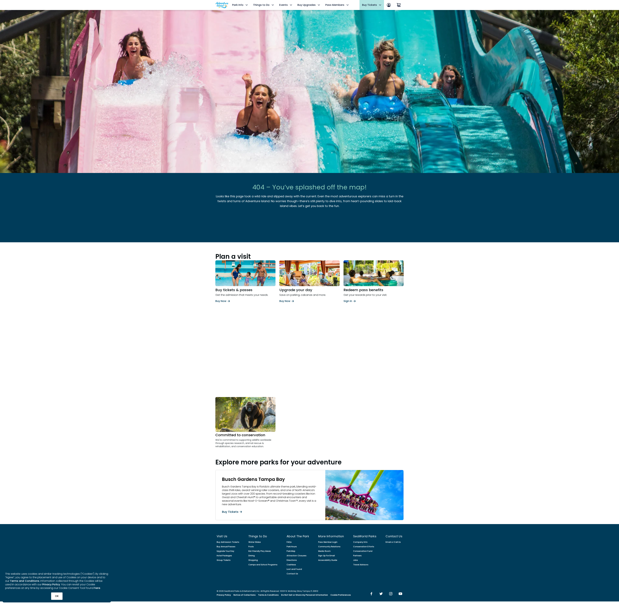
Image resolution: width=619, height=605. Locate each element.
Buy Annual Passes (226, 546)
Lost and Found (294, 569)
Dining (251, 555)
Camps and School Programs (262, 564)
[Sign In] (389, 5)
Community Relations (329, 546)
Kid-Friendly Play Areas (259, 551)
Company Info (360, 542)
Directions (292, 560)
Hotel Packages (224, 555)
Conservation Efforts (363, 546)
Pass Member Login (327, 542)
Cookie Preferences (340, 595)
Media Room (324, 551)
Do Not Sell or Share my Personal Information (304, 595)
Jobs (355, 560)
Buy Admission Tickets (228, 542)
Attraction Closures (296, 555)
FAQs (289, 542)
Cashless (291, 564)
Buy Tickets (230, 512)
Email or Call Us (393, 542)
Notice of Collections (244, 595)
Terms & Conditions (268, 595)
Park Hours (292, 546)
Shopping (253, 560)
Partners (357, 555)
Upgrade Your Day (225, 551)
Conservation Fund (362, 551)
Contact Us (292, 573)
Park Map (291, 551)
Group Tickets (224, 560)
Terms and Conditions (24, 581)
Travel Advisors (360, 564)
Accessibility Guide (327, 560)
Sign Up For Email (326, 555)
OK (57, 596)
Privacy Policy (51, 584)
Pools (251, 546)
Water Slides (254, 542)
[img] (371, 594)
